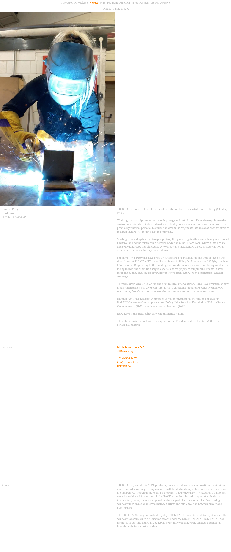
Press (135, 2)
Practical (124, 2)
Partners (144, 2)
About (155, 2)
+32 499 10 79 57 (127, 358)
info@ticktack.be (127, 362)
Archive (165, 2)
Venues (94, 2)
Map (102, 2)
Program (112, 2)
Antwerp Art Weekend (74, 2)
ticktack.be (124, 366)
